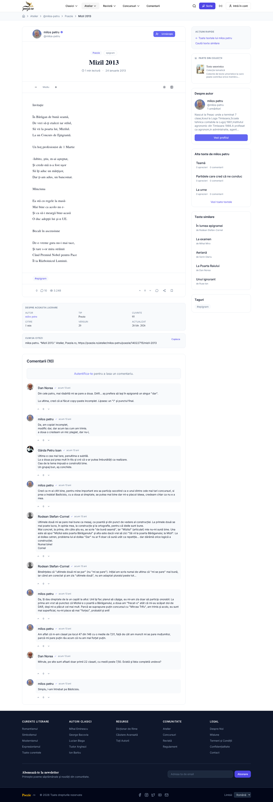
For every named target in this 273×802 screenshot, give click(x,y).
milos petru (31, 316)
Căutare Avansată (127, 734)
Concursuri (129, 5)
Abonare (243, 774)
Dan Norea (45, 388)
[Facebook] (140, 795)
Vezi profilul (221, 137)
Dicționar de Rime (126, 728)
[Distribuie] (164, 290)
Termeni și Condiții (221, 740)
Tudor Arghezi (77, 746)
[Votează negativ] (150, 290)
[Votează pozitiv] (139, 290)
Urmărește (167, 34)
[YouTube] (160, 795)
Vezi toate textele (221, 201)
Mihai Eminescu (78, 728)
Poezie (69, 16)
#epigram (40, 278)
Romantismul (30, 728)
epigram (110, 52)
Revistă (107, 5)
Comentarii (153, 5)
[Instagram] (146, 795)
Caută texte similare (207, 43)
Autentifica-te (83, 373)
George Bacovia (78, 734)
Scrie (209, 5)
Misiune (214, 734)
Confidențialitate (220, 746)
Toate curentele (31, 752)
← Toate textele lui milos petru (213, 38)
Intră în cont (240, 5)
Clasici (70, 5)
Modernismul (30, 740)
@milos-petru (51, 16)
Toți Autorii (122, 740)
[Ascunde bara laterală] (171, 87)
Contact (215, 752)
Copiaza (175, 339)
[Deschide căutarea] (194, 6)
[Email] (166, 795)
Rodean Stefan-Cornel (53, 516)
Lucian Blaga (77, 740)
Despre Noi (216, 728)
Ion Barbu (75, 752)
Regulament (170, 746)
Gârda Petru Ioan (49, 450)
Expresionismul (31, 746)
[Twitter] (153, 795)
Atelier (88, 5)
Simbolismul (29, 734)
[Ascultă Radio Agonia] (220, 6)
